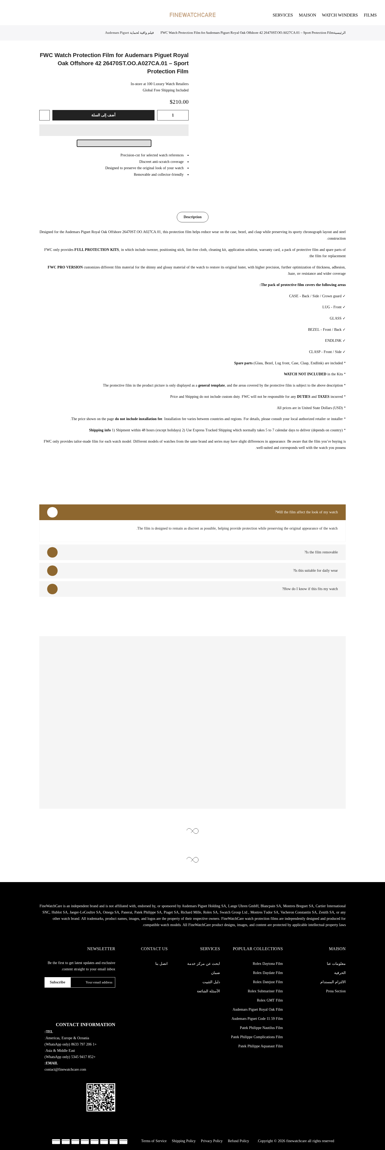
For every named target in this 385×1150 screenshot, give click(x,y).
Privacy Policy (212, 1141)
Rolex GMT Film (270, 1000)
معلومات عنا (336, 964)
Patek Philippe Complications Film (257, 1037)
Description (193, 217)
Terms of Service (154, 1141)
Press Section (336, 991)
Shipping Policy (184, 1141)
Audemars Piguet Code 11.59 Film (257, 1019)
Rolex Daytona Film (268, 964)
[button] (114, 130)
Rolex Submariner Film (265, 991)
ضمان (215, 973)
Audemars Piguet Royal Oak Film (258, 1009)
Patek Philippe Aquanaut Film (260, 1046)
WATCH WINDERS (340, 15)
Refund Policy (238, 1141)
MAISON (307, 15)
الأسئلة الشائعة (208, 991)
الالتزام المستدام (333, 982)
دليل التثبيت (211, 982)
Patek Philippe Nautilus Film (261, 1028)
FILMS (370, 15)
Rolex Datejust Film (268, 982)
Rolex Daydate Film (268, 973)
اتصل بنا (161, 964)
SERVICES (283, 15)
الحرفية (340, 973)
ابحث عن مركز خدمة (203, 964)
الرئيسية (340, 33)
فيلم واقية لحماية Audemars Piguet (129, 33)
